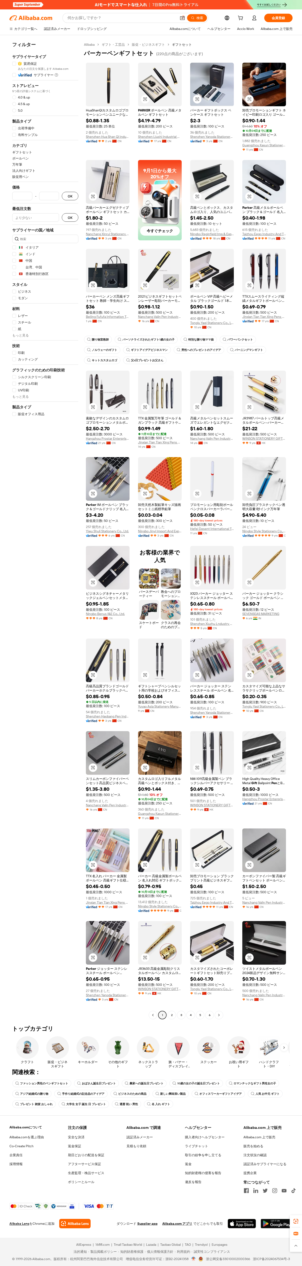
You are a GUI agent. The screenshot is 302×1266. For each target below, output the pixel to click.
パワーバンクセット (240, 339)
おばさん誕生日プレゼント (99, 1083)
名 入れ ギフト (161, 1104)
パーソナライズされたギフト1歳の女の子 (148, 339)
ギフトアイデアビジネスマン (149, 350)
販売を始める (253, 1146)
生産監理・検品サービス (86, 1173)
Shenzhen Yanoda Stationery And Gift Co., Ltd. (212, 137)
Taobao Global (170, 1244)
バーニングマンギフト (249, 350)
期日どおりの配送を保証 (86, 1155)
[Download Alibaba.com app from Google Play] (277, 1223)
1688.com (102, 1244)
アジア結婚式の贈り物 (34, 1093)
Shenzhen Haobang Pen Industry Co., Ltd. (108, 716)
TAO (188, 1244)
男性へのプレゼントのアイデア (201, 350)
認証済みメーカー (139, 1137)
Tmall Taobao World (128, 1244)
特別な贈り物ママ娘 (201, 339)
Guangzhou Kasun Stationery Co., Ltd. (264, 145)
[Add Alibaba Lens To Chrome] (75, 1223)
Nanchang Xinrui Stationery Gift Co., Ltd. (108, 234)
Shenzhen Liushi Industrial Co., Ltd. (160, 137)
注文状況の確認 (255, 1155)
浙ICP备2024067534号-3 (271, 1259)
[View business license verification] (193, 1259)
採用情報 (16, 1164)
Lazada (151, 1244)
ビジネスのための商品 (132, 1093)
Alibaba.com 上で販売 (259, 1137)
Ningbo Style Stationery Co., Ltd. (264, 531)
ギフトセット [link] (182, 44)
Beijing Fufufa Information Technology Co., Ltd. (108, 317)
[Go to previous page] (153, 1015)
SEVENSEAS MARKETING (260, 614)
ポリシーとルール (81, 1182)
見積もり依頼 (136, 1146)
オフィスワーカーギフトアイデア (220, 1093)
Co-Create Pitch (21, 1146)
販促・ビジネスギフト (148, 44)
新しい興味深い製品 (173, 1093)
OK (70, 196)
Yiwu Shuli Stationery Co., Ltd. (107, 531)
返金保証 (74, 1146)
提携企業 (250, 1173)
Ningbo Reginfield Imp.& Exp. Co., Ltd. (212, 234)
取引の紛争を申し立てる (203, 1155)
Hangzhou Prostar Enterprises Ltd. (108, 438)
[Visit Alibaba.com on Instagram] (274, 1190)
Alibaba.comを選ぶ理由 (26, 1137)
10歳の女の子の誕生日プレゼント (198, 1083)
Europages (219, 1244)
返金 (188, 1164)
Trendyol (201, 1244)
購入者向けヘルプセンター (205, 1137)
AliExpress (83, 1244)
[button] (182, 18)
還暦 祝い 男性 (129, 1104)
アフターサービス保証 (84, 1164)
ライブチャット (196, 1146)
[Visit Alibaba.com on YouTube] (284, 1190)
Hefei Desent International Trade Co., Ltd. (212, 529)
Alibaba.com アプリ (177, 1223)
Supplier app (147, 1223)
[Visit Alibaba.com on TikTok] (293, 1190)
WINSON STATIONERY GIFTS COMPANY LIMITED (264, 438)
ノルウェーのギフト (104, 350)
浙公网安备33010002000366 (228, 1259)
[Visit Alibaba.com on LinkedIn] (256, 1190)
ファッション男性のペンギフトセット (44, 1083)
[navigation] (45, 530)
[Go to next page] (219, 1015)
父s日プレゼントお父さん (147, 360)
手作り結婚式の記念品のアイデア (83, 1093)
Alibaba (89, 44)
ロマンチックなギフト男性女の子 (255, 1083)
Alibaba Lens (19, 1223)
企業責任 (16, 1155)
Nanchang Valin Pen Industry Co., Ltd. (160, 317)
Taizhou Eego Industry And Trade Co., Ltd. (264, 234)
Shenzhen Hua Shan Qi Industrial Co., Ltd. (108, 137)
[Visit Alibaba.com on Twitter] (265, 1190)
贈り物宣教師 (100, 339)
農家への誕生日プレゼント (147, 1083)
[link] (296, 1221)
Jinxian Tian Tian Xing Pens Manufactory (264, 317)
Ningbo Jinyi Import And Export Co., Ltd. (160, 531)
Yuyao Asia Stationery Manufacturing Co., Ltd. (160, 706)
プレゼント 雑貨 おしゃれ (36, 1104)
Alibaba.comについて (25, 1127)
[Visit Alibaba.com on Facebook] (246, 1190)
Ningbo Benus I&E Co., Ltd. (105, 614)
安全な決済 (76, 1137)
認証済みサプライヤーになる (264, 1164)
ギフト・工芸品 (113, 44)
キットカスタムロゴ (104, 360)
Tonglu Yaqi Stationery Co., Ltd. (212, 323)
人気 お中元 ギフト (268, 1093)
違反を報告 (193, 1182)
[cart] (241, 18)
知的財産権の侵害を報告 (203, 1173)
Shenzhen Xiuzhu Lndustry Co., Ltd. (212, 624)
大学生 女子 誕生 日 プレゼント (86, 1104)
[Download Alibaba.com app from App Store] (242, 1223)
